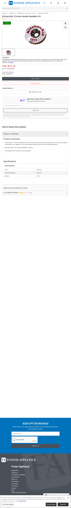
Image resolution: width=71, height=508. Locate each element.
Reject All (63, 504)
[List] (44, 3)
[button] (5, 3)
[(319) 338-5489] (58, 3)
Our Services (15, 477)
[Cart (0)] (65, 3)
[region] (35, 501)
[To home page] (24, 3)
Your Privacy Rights (7, 504)
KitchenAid (11, 72)
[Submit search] (67, 8)
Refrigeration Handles (43, 13)
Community (14, 481)
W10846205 (9, 74)
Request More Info (36, 92)
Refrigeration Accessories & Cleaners (26, 13)
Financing (14, 483)
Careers (13, 488)
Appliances (5, 13)
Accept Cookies (51, 504)
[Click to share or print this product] (65, 23)
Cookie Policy (22, 501)
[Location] (51, 3)
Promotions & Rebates (18, 475)
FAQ (12, 490)
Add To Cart (35, 78)
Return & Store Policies (18, 492)
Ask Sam (35, 110)
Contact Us (14, 486)
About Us (14, 479)
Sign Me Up (35, 446)
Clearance (14, 472)
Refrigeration (12, 13)
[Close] (68, 498)
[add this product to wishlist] (65, 27)
